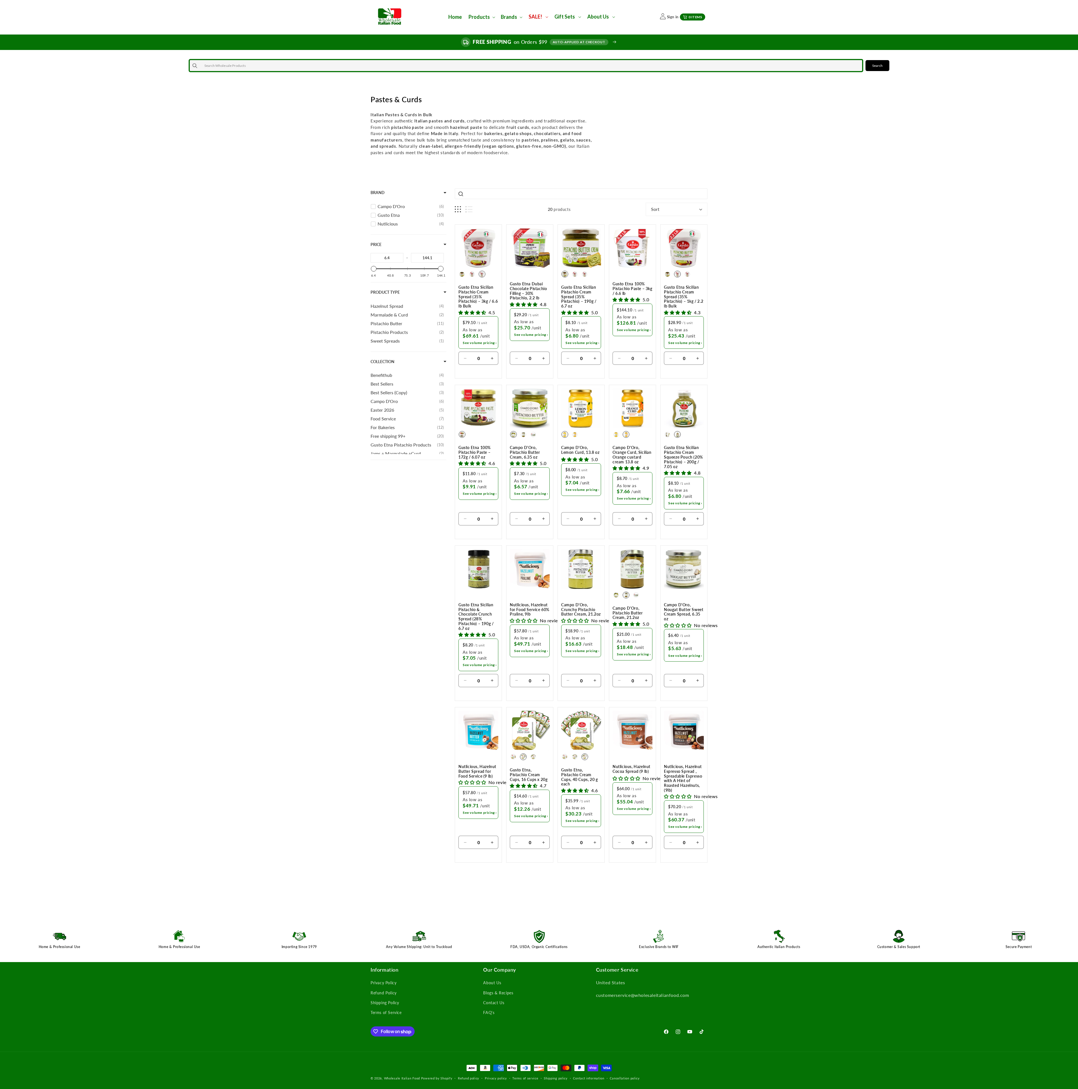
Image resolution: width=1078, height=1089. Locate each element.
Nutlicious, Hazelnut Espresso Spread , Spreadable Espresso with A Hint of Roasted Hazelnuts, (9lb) (683, 778)
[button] (481, 17)
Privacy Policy (383, 982)
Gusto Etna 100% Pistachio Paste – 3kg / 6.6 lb (632, 289)
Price (376, 244)
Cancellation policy (625, 1078)
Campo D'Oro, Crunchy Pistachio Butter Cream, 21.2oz (581, 610)
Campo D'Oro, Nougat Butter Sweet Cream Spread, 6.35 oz (683, 612)
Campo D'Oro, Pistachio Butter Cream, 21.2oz (628, 613)
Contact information (588, 1078)
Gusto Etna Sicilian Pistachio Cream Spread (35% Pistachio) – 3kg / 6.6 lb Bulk (478, 296)
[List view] (468, 209)
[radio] (462, 274)
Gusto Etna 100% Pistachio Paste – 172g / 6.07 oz (474, 452)
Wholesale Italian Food (402, 1078)
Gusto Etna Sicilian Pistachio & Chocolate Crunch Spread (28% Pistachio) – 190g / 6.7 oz (476, 617)
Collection (382, 361)
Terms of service (525, 1078)
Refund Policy (384, 992)
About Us (492, 982)
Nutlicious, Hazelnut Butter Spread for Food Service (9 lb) (477, 771)
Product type (385, 292)
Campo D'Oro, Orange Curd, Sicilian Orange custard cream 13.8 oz (632, 454)
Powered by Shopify (437, 1078)
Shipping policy (556, 1078)
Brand (378, 192)
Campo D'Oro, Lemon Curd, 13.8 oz (580, 450)
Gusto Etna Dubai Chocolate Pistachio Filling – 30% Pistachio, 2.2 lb (528, 291)
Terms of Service (386, 1012)
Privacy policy (496, 1078)
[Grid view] (458, 209)
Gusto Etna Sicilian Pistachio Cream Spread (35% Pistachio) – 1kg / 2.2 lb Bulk (683, 296)
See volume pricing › (480, 343)
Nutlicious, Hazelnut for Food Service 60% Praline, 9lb (529, 610)
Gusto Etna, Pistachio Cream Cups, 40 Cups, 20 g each (579, 777)
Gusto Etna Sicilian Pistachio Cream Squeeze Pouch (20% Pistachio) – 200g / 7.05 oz (683, 457)
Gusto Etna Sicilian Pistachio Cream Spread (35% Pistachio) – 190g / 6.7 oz (578, 296)
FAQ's (488, 1012)
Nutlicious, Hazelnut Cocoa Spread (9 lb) (631, 769)
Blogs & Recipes (498, 992)
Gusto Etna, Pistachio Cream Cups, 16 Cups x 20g (528, 775)
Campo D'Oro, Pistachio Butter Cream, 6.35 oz (525, 452)
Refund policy (468, 1078)
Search (877, 65)
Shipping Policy (385, 1002)
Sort (655, 209)
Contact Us (493, 1002)
